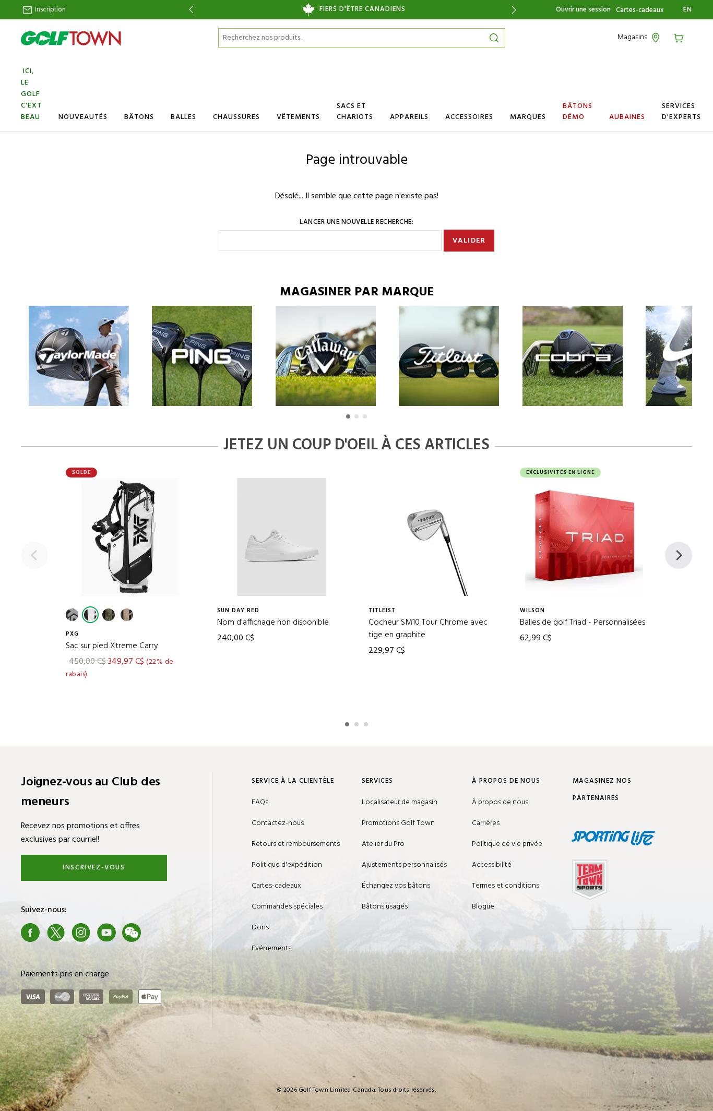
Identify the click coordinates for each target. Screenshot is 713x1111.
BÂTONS (139, 117)
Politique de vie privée (507, 844)
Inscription (49, 9)
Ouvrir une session (583, 9)
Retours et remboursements (296, 844)
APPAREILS (409, 117)
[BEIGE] (126, 614)
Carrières (486, 823)
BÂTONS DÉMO (577, 111)
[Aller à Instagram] (81, 932)
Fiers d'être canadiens (362, 9)
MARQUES (528, 117)
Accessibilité (492, 865)
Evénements (271, 948)
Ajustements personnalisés (404, 865)
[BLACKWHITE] (90, 614)
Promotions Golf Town (398, 823)
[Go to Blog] (157, 932)
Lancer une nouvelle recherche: (356, 222)
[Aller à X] (55, 932)
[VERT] (108, 614)
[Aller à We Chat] (131, 932)
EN (687, 10)
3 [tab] (367, 722)
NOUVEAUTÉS (83, 117)
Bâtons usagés (385, 907)
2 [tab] (357, 722)
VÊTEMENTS (298, 117)
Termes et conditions (505, 886)
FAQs (260, 802)
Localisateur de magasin (399, 802)
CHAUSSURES (236, 117)
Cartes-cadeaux (639, 10)
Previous (189, 9)
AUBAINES (627, 117)
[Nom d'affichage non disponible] (281, 537)
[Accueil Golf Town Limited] (71, 38)
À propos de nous (500, 802)
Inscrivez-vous (94, 867)
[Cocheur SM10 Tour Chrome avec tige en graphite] (433, 537)
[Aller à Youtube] (106, 932)
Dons (260, 928)
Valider (469, 241)
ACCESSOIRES (469, 117)
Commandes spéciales (287, 907)
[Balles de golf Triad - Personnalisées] (584, 537)
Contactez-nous (278, 823)
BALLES (183, 117)
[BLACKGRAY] (72, 614)
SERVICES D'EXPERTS (681, 111)
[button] (348, 416)
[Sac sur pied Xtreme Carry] (130, 537)
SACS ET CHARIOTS (355, 111)
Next (516, 9)
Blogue (483, 907)
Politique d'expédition (287, 865)
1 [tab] (348, 722)
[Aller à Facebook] (30, 932)
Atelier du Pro (383, 844)
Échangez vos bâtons (396, 886)
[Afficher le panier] (682, 37)
